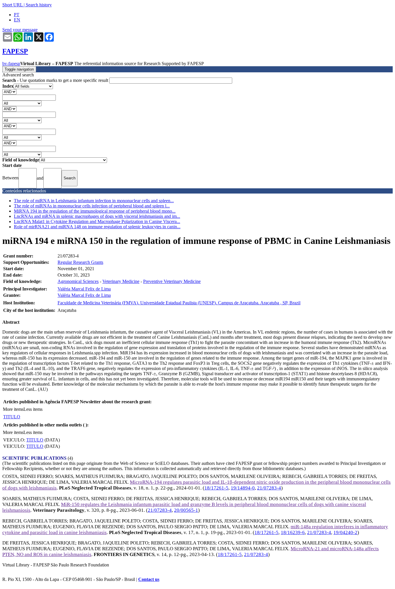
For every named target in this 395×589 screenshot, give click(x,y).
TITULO (11, 416)
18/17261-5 (216, 488)
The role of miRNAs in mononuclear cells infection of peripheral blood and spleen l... (92, 205)
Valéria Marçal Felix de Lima (84, 288)
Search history (39, 4)
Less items (33, 409)
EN (17, 19)
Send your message (20, 29)
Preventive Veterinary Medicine (172, 281)
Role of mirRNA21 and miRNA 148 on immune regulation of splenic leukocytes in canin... (97, 226)
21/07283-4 (269, 488)
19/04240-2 (345, 532)
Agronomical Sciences (78, 281)
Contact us (148, 579)
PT (16, 14)
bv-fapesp (11, 63)
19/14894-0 (243, 488)
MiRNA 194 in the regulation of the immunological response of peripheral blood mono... (95, 211)
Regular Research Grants (80, 262)
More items (13, 409)
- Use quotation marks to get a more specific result (55, 80)
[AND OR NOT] (9, 91)
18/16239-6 (293, 532)
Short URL (12, 4)
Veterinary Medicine (120, 281)
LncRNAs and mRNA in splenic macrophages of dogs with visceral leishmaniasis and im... (97, 216)
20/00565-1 (186, 510)
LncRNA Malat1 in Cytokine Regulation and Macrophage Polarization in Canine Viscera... (97, 221)
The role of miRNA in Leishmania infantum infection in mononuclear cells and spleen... (94, 200)
